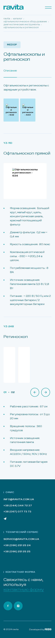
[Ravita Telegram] (5, 518)
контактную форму (24, 590)
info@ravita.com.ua (19, 499)
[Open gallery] (11, 110)
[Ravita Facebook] (8, 605)
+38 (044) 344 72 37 (18, 506)
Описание (10, 71)
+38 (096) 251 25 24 (17, 545)
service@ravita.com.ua (21, 539)
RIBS (48, 629)
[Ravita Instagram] (18, 605)
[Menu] (48, 7)
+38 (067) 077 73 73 (17, 512)
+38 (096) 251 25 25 (17, 552)
